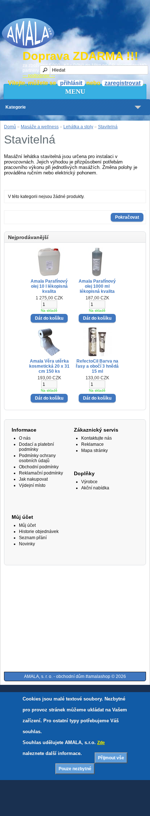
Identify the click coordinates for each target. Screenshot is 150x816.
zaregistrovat (122, 83)
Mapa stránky (94, 450)
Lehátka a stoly (78, 126)
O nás (25, 438)
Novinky (27, 543)
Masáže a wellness (40, 126)
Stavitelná (108, 126)
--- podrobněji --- (39, 75)
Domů (10, 126)
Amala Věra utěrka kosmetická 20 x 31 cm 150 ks (49, 366)
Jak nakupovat (33, 479)
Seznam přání (33, 537)
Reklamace (92, 444)
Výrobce (89, 481)
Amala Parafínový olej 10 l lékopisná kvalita (49, 286)
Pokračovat (127, 217)
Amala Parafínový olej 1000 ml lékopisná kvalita (97, 286)
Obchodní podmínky (39, 466)
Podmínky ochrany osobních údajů (37, 458)
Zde (101, 742)
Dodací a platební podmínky (36, 447)
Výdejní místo (32, 485)
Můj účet (27, 525)
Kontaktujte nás (96, 438)
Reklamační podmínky (41, 473)
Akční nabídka (95, 487)
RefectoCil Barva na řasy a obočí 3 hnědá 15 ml (97, 366)
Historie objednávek (39, 531)
